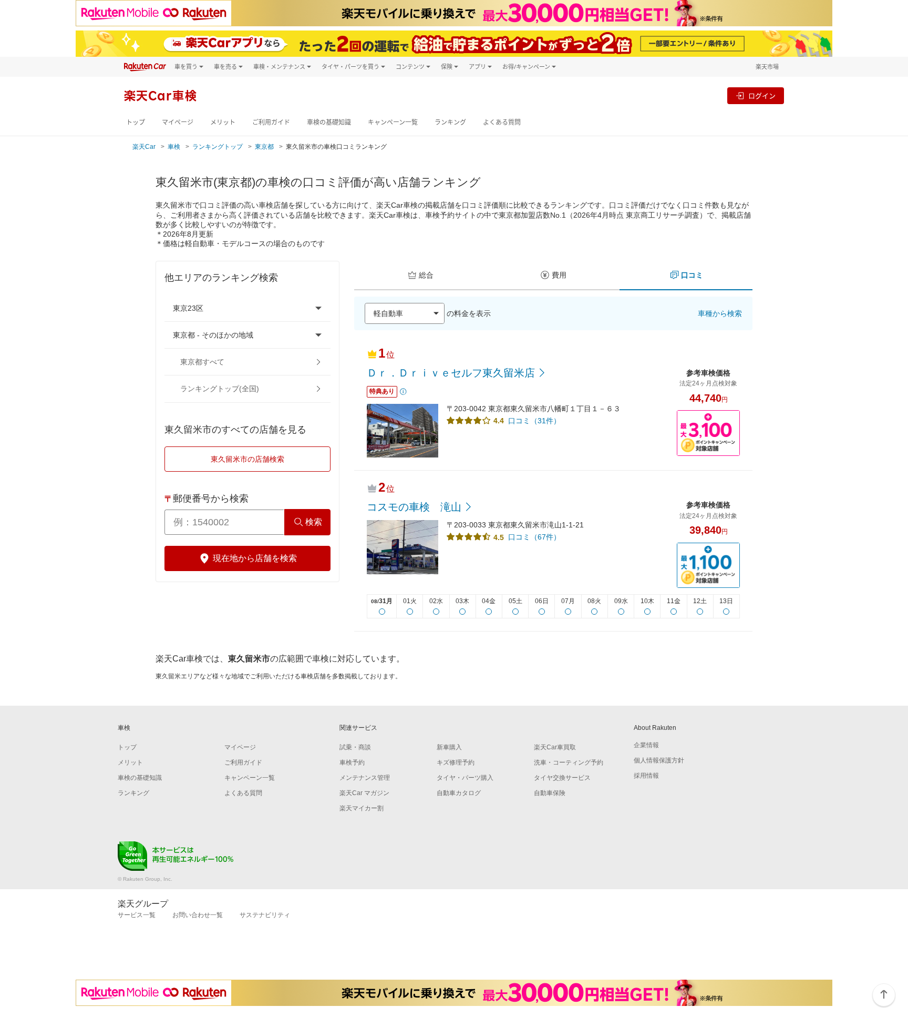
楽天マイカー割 (361, 808)
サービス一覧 (137, 915)
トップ (135, 122)
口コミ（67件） (534, 537)
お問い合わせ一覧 (197, 915)
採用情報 (646, 775)
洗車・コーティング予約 (568, 762)
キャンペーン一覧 (393, 122)
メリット (222, 122)
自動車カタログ (459, 793)
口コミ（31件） (534, 420)
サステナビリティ (265, 915)
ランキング (450, 122)
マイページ (177, 122)
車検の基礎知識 (329, 122)
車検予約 (352, 762)
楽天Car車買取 (555, 747)
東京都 (264, 146)
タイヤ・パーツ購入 (465, 777)
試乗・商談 (355, 747)
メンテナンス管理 (364, 777)
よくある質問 (502, 122)
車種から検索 (720, 313)
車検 (174, 146)
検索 (313, 521)
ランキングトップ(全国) (219, 388)
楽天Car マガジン (364, 793)
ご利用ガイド (271, 122)
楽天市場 (767, 66)
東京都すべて (202, 362)
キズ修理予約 (455, 762)
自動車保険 (549, 793)
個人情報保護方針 (659, 760)
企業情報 (646, 745)
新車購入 (449, 747)
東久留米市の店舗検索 (247, 459)
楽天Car (144, 146)
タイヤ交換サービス (562, 777)
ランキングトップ (217, 146)
